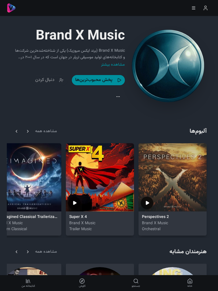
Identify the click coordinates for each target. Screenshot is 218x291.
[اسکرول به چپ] (16, 131)
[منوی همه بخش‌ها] (193, 8)
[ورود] (205, 8)
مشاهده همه (46, 131)
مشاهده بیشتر (113, 65)
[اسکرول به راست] (28, 131)
